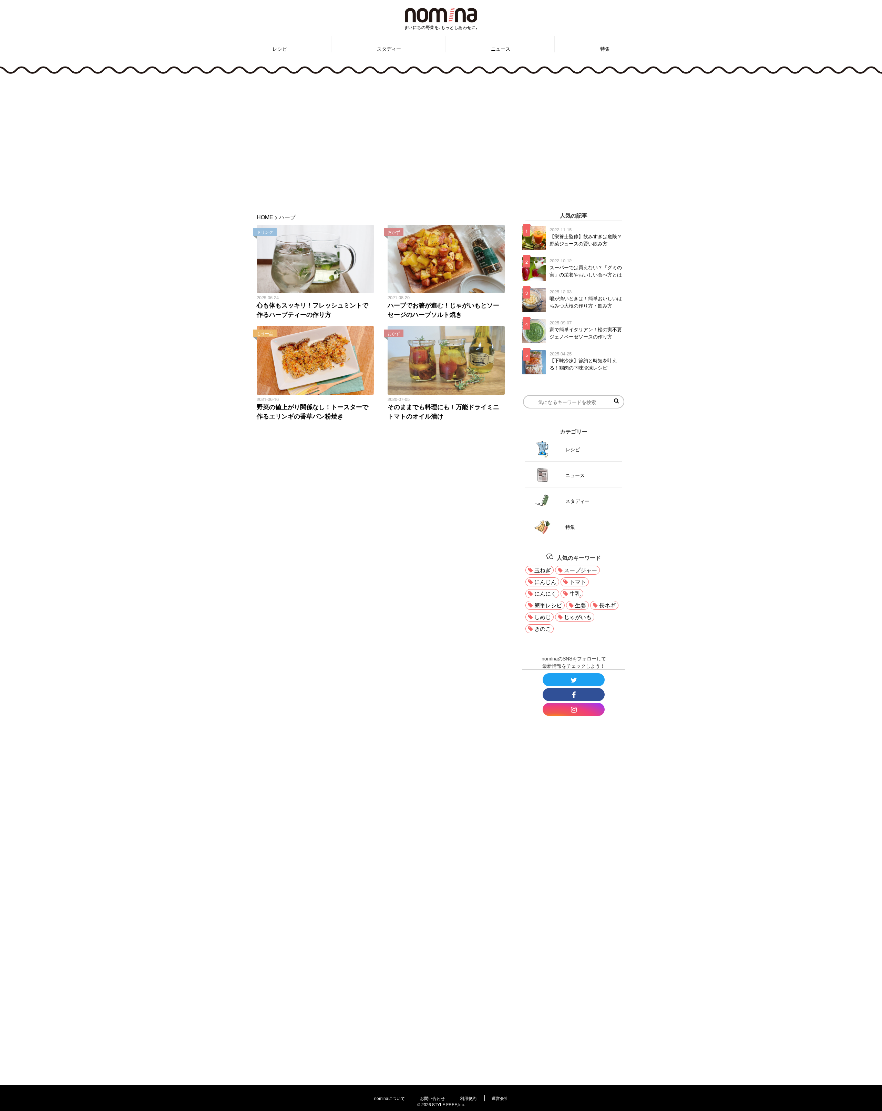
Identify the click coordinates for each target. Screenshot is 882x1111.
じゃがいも (578, 617)
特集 (605, 48)
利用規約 (468, 1098)
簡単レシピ (548, 605)
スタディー (389, 48)
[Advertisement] (441, 139)
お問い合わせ (432, 1098)
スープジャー (580, 570)
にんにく (545, 593)
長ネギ (607, 605)
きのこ (542, 629)
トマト (578, 582)
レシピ (280, 48)
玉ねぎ (542, 570)
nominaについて (389, 1098)
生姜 (580, 605)
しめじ (542, 617)
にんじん (545, 582)
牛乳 (575, 593)
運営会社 (500, 1098)
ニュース (500, 48)
